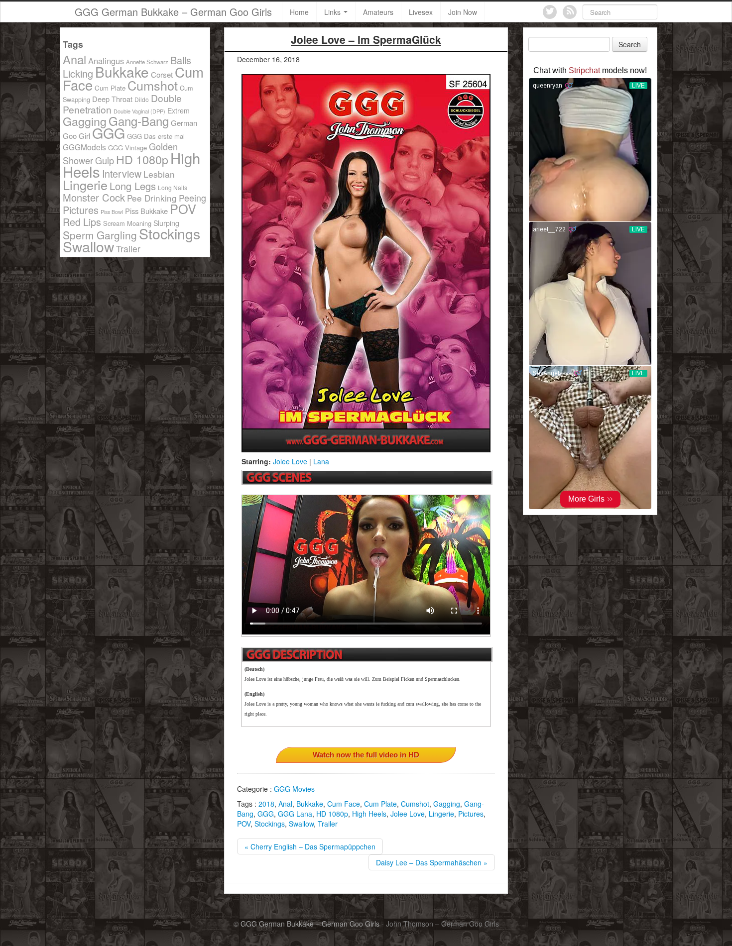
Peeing (192, 197)
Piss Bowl (112, 211)
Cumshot (415, 804)
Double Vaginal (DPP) (139, 111)
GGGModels (84, 146)
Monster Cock (94, 197)
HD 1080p (332, 814)
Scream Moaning (127, 223)
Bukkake (309, 804)
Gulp (104, 160)
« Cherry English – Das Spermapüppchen (309, 846)
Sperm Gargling (100, 234)
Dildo (141, 99)
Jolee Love (290, 461)
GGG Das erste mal (156, 136)
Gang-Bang (139, 120)
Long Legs (133, 186)
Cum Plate (380, 804)
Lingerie (441, 814)
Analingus (106, 61)
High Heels (369, 814)
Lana (321, 461)
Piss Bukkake (146, 211)
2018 (266, 804)
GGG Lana (295, 814)
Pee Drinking (152, 198)
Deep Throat (112, 99)
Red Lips (82, 221)
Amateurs (378, 12)
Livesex (421, 12)
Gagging (446, 804)
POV (243, 824)
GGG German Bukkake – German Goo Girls (173, 11)
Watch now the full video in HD (366, 754)
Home (299, 12)
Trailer (328, 824)
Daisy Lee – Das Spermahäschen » (432, 862)
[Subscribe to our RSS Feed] (570, 12)
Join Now (462, 12)
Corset (162, 74)
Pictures (471, 814)
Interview (121, 173)
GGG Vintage (127, 147)
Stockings (269, 824)
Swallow (301, 824)
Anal (285, 804)
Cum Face (343, 804)
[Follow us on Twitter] (550, 12)
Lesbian (159, 174)
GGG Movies (294, 789)
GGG (265, 814)
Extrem (178, 110)
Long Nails (172, 187)
